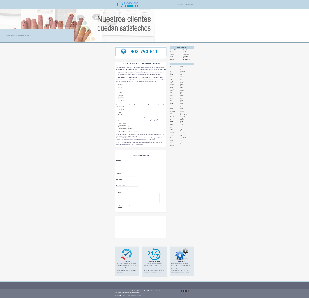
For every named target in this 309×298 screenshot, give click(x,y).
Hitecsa (171, 142)
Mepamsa (182, 85)
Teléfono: (119, 173)
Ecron (171, 113)
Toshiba (182, 130)
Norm (181, 98)
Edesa (171, 114)
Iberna (181, 66)
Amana (171, 69)
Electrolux (172, 116)
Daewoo (171, 106)
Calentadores (172, 53)
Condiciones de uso (119, 285)
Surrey (181, 124)
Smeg (181, 121)
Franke (171, 129)
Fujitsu (171, 130)
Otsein (181, 100)
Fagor (171, 118)
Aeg (170, 66)
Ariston (171, 77)
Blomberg (172, 89)
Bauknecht (172, 84)
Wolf (181, 140)
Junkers (182, 77)
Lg (181, 79)
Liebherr (182, 81)
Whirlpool (182, 139)
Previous (2, 27)
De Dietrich (172, 111)
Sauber (181, 113)
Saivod (181, 110)
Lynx (181, 82)
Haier (171, 137)
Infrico (181, 74)
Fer (170, 122)
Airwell (171, 68)
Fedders (171, 121)
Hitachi (171, 140)
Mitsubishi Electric (184, 89)
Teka (181, 127)
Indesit (181, 72)
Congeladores (173, 57)
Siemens (182, 119)
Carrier (171, 97)
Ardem (171, 74)
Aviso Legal (129, 205)
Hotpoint (172, 145)
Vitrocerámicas (186, 59)
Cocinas (171, 56)
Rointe (181, 105)
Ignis (181, 69)
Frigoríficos (185, 49)
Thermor (182, 126)
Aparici (171, 71)
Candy (171, 95)
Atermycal (172, 81)
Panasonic (182, 101)
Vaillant (182, 132)
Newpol (182, 95)
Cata (171, 100)
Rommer (182, 106)
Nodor (181, 97)
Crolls (171, 105)
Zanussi (182, 143)
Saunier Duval (183, 114)
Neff (181, 92)
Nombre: (118, 160)
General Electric (173, 134)
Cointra (171, 101)
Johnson (182, 76)
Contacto (190, 4)
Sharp (181, 118)
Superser (182, 122)
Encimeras (172, 59)
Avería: (120, 192)
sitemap (126, 285)
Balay (171, 82)
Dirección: (119, 179)
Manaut (182, 84)
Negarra (182, 93)
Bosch (171, 92)
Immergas (182, 71)
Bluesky (171, 90)
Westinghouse (183, 137)
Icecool (182, 68)
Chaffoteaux (172, 98)
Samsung (182, 111)
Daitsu (171, 110)
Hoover (171, 143)
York (181, 142)
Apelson (171, 72)
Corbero (171, 103)
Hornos (184, 51)
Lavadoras (185, 53)
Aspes (171, 79)
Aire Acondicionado (174, 49)
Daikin (171, 108)
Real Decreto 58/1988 (131, 265)
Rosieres (182, 108)
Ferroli (171, 124)
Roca (181, 103)
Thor (181, 129)
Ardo (171, 76)
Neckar (181, 90)
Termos (184, 57)
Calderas (171, 51)
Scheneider (182, 116)
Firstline (171, 126)
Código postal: (120, 185)
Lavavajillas (186, 54)
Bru (170, 93)
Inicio (181, 4)
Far (170, 119)
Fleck (171, 127)
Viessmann (182, 134)
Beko (171, 85)
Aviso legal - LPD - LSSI (139, 295)
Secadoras (185, 56)
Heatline (171, 139)
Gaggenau (172, 132)
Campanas (172, 54)
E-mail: (118, 167)
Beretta (171, 87)
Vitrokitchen (183, 135)
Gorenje (171, 135)
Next (307, 27)
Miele (181, 87)
